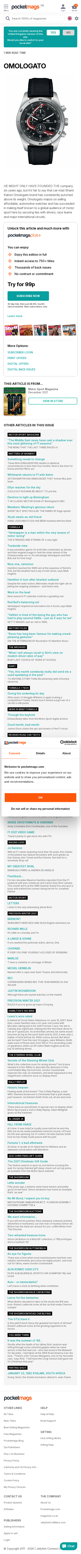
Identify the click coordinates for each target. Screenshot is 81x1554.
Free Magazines (13, 1434)
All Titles (8, 1414)
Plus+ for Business (14, 1453)
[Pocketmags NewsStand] (24, 7)
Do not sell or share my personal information (40, 808)
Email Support (48, 1420)
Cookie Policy (11, 1480)
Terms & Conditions (15, 1473)
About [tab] (66, 753)
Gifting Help (47, 1444)
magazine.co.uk (49, 1515)
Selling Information (14, 1526)
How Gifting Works (50, 1438)
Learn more (15, 316)
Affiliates (9, 1509)
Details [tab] (40, 753)
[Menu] (6, 7)
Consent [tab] (14, 753)
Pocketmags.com (50, 1509)
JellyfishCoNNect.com (53, 1522)
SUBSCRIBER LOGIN (20, 352)
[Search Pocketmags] (7, 18)
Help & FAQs (47, 1414)
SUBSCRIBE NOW (28, 296)
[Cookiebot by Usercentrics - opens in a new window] (60, 742)
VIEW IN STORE (53, 401)
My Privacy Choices (15, 1487)
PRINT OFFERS (17, 358)
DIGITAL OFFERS (18, 363)
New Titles (10, 1420)
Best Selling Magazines (17, 1427)
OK (40, 797)
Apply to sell (11, 1533)
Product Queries (13, 1502)
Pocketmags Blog (14, 1440)
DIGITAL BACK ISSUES (21, 369)
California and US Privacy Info (20, 1467)
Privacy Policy (11, 1460)
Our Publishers (12, 1447)
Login (7, 1539)
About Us (45, 1502)
